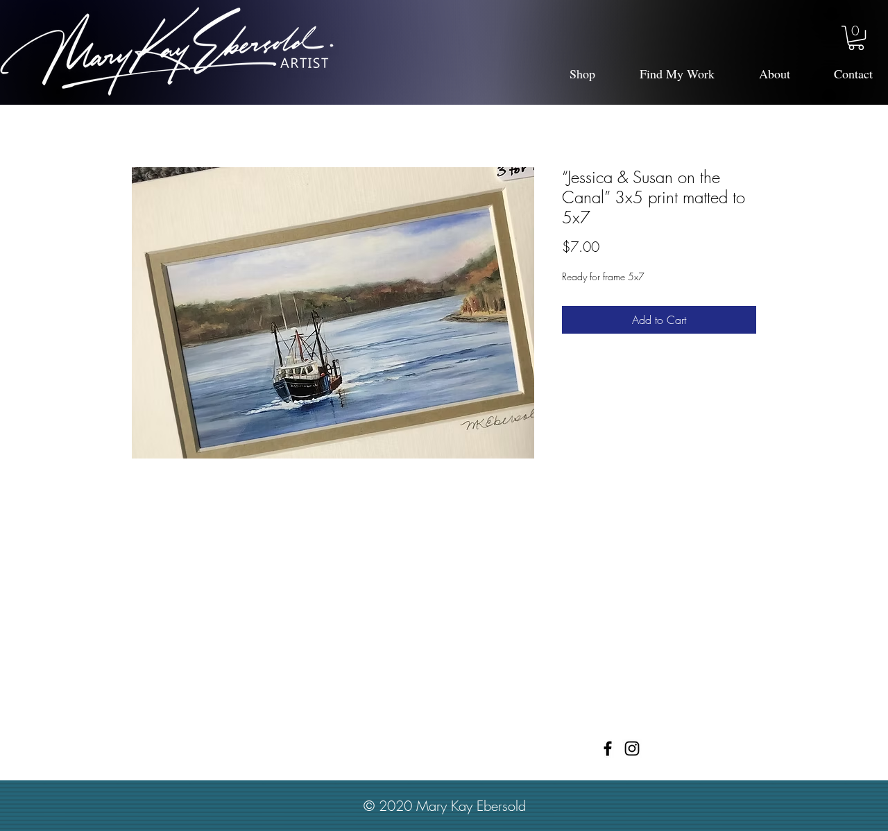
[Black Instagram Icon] (632, 748)
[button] (856, 38)
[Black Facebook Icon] (607, 748)
